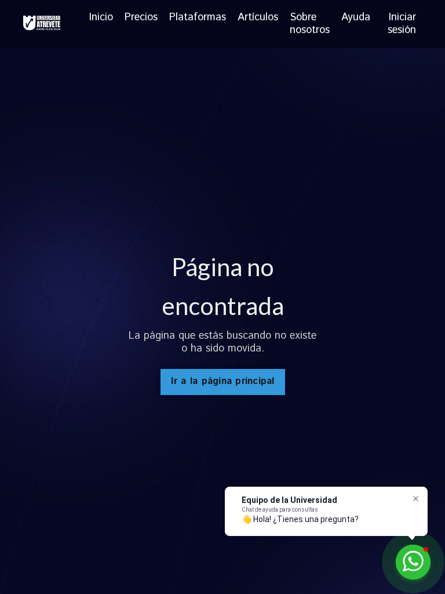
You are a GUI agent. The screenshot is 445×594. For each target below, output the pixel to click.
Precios (141, 18)
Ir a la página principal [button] (223, 381)
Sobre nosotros (310, 24)
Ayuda (355, 18)
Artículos (258, 18)
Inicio (101, 18)
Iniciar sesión (402, 24)
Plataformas (197, 18)
